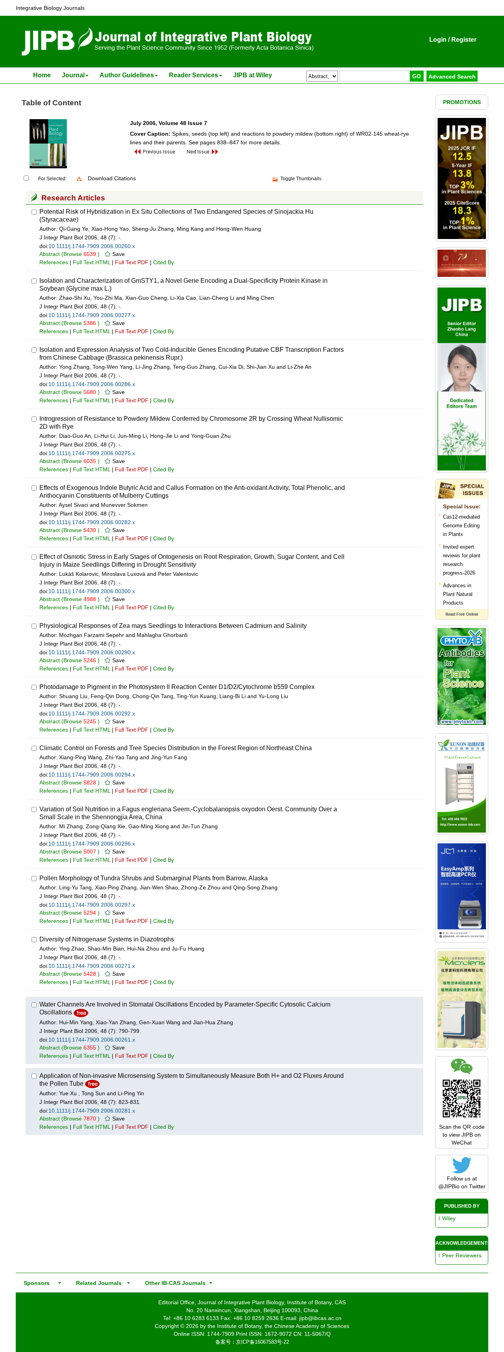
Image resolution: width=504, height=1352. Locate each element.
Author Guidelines (127, 75)
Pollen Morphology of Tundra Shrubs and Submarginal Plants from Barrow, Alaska (153, 878)
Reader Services (193, 75)
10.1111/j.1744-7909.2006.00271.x (91, 966)
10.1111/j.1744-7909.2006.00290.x (91, 652)
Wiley (449, 1218)
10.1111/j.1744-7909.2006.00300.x (91, 591)
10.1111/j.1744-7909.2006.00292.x (91, 713)
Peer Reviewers (462, 1255)
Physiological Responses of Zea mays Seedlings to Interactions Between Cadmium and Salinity (173, 625)
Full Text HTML (91, 262)
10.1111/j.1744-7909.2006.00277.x (91, 315)
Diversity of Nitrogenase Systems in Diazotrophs (106, 939)
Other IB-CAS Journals (173, 1283)
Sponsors (35, 1283)
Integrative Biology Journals (50, 8)
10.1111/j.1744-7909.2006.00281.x (91, 1110)
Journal (73, 75)
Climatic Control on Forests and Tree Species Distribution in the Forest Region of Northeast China (175, 748)
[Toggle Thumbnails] (275, 179)
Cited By (163, 262)
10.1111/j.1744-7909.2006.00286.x (91, 384)
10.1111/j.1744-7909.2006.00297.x (91, 905)
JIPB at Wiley (252, 75)
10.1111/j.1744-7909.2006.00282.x (91, 522)
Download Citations (112, 178)
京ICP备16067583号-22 (262, 1342)
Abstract (49, 254)
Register (463, 39)
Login (438, 39)
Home (42, 75)
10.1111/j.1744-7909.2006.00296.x (91, 843)
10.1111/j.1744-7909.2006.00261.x (91, 1039)
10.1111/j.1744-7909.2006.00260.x (91, 246)
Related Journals (97, 1283)
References (53, 262)
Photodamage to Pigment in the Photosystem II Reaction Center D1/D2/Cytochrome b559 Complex (177, 686)
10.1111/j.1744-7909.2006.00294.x (91, 774)
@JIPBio (449, 1186)
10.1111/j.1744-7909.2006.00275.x (91, 453)
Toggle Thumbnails (300, 178)
